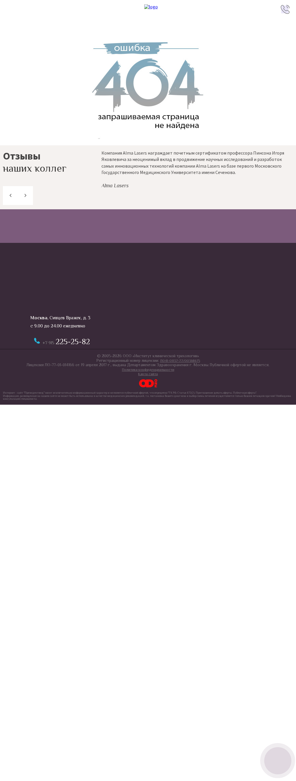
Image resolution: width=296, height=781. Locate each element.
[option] (197, 169)
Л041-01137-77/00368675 (180, 361)
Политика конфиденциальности (148, 370)
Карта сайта (148, 374)
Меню (11, 9)
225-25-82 (66, 342)
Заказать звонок (277, 760)
